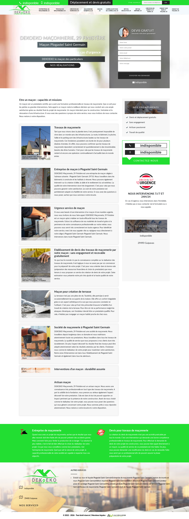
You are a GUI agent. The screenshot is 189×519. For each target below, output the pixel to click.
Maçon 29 (99, 9)
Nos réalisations (62, 65)
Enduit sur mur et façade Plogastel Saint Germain (92, 478)
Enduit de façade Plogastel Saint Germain (134, 487)
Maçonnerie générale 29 (88, 9)
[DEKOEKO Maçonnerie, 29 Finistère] (20, 10)
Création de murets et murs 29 (150, 10)
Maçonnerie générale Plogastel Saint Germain (124, 484)
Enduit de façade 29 (175, 9)
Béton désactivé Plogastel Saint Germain (143, 481)
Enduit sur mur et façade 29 (164, 10)
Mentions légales (98, 515)
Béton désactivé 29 (126, 9)
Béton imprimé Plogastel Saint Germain (111, 481)
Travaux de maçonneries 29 (60, 9)
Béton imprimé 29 (138, 9)
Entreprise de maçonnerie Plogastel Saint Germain (131, 478)
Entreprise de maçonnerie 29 (44, 9)
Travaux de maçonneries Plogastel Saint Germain (99, 487)
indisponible (30, 3)
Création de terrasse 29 (74, 9)
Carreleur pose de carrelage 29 (112, 9)
